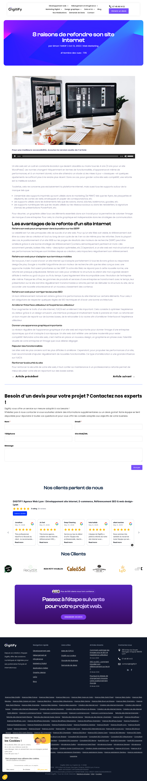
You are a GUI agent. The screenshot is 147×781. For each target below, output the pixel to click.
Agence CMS (118, 717)
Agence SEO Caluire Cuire (97, 733)
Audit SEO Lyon (103, 740)
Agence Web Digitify (12, 697)
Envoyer (137, 467)
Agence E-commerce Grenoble (55, 713)
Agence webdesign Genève (115, 752)
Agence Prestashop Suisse (62, 725)
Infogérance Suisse (104, 744)
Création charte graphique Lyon (72, 748)
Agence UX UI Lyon (122, 748)
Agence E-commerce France (30, 713)
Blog (99, 9)
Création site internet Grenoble (111, 705)
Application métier (40, 668)
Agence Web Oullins (122, 697)
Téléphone (10, 433)
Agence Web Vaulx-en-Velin (82, 697)
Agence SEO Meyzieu (117, 733)
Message (9, 445)
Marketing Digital (53, 9)
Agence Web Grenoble (31, 705)
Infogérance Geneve (122, 744)
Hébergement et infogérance (83, 6)
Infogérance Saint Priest (87, 744)
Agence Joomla (48, 729)
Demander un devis (74, 617)
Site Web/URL (81, 433)
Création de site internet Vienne (109, 709)
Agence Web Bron (44, 701)
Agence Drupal (34, 729)
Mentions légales (83, 774)
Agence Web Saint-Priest (104, 697)
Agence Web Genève (49, 705)
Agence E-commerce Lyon (79, 713)
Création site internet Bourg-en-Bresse (81, 709)
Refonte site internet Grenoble (126, 713)
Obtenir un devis (118, 11)
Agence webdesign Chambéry (69, 752)
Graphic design (39, 672)
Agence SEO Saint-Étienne (23, 733)
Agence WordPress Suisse (112, 721)
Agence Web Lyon (63, 697)
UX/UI (35, 677)
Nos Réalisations (60, 13)
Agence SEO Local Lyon (115, 729)
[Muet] (125, 156)
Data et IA (88, 9)
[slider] (130, 156)
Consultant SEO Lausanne (68, 740)
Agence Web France (29, 697)
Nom (8, 421)
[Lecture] (15, 156)
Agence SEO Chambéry (62, 733)
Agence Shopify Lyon (119, 725)
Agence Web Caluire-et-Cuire (24, 701)
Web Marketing (90, 45)
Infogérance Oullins (68, 744)
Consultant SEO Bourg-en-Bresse (53, 737)
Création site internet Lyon (88, 705)
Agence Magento (20, 729)
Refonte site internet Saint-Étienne (19, 717)
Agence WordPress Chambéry (89, 721)
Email (78, 421)
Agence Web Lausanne (68, 705)
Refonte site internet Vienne (72, 717)
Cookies (99, 774)
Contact (90, 13)
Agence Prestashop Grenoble (38, 725)
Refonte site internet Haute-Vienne (47, 717)
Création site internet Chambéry (52, 709)
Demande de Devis (77, 13)
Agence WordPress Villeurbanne (63, 721)
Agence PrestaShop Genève (84, 725)
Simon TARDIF (60, 45)
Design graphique (72, 9)
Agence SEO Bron (79, 733)
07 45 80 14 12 (118, 6)
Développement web (57, 6)
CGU (92, 774)
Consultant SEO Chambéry (99, 737)
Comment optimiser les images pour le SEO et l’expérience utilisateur (99, 652)
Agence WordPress (132, 717)
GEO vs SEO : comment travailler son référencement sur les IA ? (100, 665)
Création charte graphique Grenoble (100, 748)
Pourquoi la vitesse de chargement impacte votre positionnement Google (99, 679)
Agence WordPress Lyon (16, 721)
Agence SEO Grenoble (42, 733)
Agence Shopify (103, 725)
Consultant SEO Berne (88, 740)
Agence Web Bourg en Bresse (103, 701)
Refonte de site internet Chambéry (98, 717)
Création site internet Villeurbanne (25, 709)
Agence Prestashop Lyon (16, 725)
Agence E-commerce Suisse (102, 713)
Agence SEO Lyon (73, 729)
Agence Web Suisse (46, 697)
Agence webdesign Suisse (92, 752)
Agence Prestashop (131, 721)
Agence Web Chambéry (125, 701)
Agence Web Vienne (82, 701)
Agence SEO (60, 729)
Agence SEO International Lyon (93, 729)
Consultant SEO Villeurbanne (121, 737)
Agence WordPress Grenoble (39, 721)
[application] (73, 156)
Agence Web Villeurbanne (63, 701)
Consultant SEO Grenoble (77, 737)
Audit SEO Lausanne (134, 740)
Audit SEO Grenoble (118, 740)
